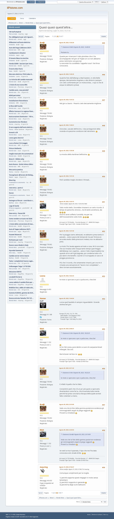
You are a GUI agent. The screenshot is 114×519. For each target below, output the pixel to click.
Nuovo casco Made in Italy (18, 245)
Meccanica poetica (16, 170)
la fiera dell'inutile (15, 106)
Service (11, 124)
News (10, 71)
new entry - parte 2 (16, 188)
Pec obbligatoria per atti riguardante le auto (21, 37)
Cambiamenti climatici (17, 53)
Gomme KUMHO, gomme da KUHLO (21, 293)
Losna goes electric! (16, 138)
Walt (42, 201)
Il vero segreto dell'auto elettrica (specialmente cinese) (21, 127)
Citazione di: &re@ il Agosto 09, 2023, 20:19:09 (77, 434)
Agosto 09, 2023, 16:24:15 (66, 201)
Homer (43, 298)
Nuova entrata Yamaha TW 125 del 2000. (21, 298)
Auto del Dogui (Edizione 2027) (20, 48)
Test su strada (13, 34)
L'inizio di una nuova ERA (18, 85)
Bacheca (11, 203)
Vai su (41, 493)
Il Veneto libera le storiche (18, 58)
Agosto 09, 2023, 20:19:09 (66, 404)
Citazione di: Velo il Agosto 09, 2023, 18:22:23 (76, 333)
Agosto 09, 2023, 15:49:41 (66, 125)
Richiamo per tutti (15, 240)
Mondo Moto (13, 119)
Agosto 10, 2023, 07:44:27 (66, 467)
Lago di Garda (14, 206)
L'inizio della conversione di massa (21, 224)
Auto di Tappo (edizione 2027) (20, 229)
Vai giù (41, 36)
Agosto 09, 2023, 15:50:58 (66, 150)
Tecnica (11, 129)
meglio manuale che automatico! (21, 154)
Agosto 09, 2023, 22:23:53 (66, 430)
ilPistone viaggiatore (15, 208)
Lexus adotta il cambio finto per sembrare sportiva (21, 282)
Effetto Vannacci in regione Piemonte (21, 111)
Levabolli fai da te (15, 277)
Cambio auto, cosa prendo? (19, 90)
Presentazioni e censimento (17, 182)
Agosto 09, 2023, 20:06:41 (66, 328)
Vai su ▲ (105, 514)
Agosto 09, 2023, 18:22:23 (66, 276)
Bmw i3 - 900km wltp (16, 159)
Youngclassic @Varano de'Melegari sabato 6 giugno (21, 175)
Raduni (11, 177)
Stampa (103, 36)
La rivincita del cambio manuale (21, 80)
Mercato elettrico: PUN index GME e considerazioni (21, 74)
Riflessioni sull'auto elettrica (19, 42)
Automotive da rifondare (18, 122)
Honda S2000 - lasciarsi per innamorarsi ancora (21, 64)
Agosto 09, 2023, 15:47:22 (66, 99)
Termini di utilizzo (97, 514)
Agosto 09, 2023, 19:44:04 (66, 298)
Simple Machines (20, 514)
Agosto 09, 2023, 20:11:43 (66, 368)
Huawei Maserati (15, 235)
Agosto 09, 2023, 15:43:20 (66, 42)
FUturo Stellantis (15, 148)
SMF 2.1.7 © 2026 (10, 514)
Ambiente (12, 44)
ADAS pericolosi (14, 95)
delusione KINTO (15, 272)
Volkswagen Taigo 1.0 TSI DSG (20, 266)
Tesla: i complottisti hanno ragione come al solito (21, 261)
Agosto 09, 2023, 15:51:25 (66, 176)
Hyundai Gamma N (16, 250)
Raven (11, 193)
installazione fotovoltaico (18, 101)
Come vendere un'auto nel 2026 (20, 219)
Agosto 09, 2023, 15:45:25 (66, 74)
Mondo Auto (12, 39)
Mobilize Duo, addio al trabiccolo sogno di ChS (21, 288)
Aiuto (88, 514)
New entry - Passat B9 (17, 213)
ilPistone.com (15, 7)
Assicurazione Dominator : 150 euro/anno (21, 117)
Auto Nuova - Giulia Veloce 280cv (21, 164)
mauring (44, 467)
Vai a (77, 502)
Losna (42, 276)
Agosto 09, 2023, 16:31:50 (66, 231)
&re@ (42, 42)
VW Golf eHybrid (15, 32)
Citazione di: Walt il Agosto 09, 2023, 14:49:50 (76, 47)
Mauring (12, 180)
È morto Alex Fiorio (16, 69)
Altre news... (12, 253)
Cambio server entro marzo (19, 256)
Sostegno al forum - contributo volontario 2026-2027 (21, 201)
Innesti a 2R (13, 132)
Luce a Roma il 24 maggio (18, 143)
